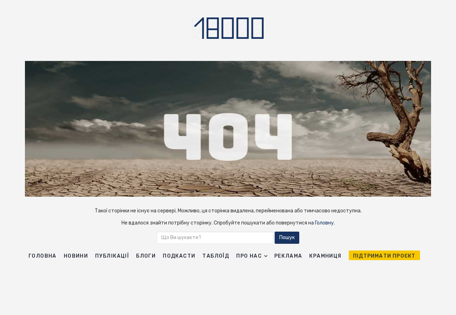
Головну (324, 223)
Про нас (249, 256)
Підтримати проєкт (384, 256)
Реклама (288, 256)
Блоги (146, 256)
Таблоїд (215, 256)
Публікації (112, 256)
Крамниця (325, 256)
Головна (42, 256)
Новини (76, 256)
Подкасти (179, 256)
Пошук (287, 237)
